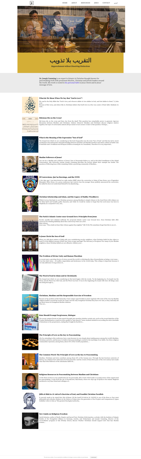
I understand (93, 457)
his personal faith (72, 83)
